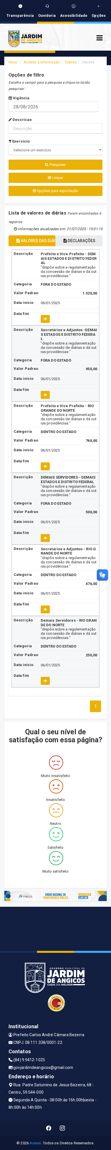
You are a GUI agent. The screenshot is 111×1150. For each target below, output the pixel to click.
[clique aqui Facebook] (49, 1128)
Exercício (20, 141)
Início (13, 62)
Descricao (22, 120)
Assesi (35, 1143)
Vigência (20, 98)
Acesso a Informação (42, 62)
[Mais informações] (45, 319)
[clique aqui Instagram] (62, 1128)
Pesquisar (57, 164)
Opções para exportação (57, 191)
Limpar (57, 178)
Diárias (71, 62)
